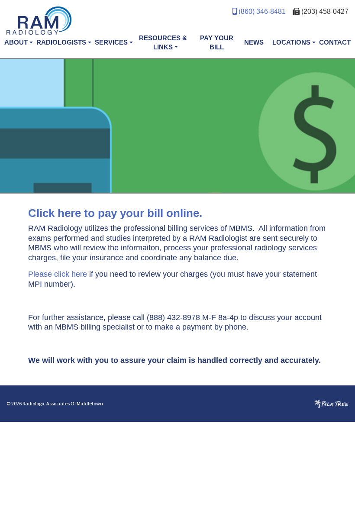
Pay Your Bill (216, 42)
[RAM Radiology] (92, 24)
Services (111, 42)
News (254, 42)
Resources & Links (163, 42)
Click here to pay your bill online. (115, 213)
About (16, 42)
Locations (291, 42)
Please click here (57, 274)
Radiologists (61, 42)
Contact (335, 42)
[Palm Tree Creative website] (331, 403)
